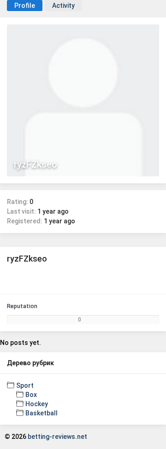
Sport (25, 385)
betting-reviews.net (57, 436)
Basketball (41, 413)
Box (31, 394)
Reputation (22, 306)
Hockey (36, 404)
